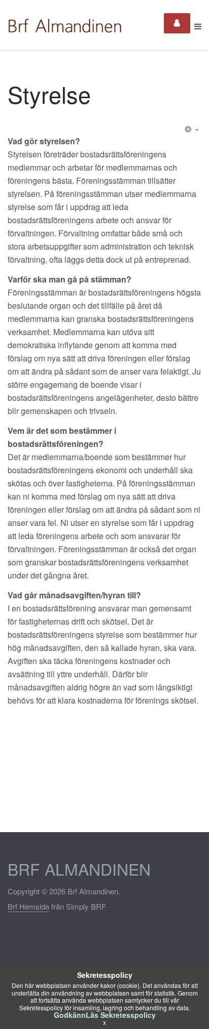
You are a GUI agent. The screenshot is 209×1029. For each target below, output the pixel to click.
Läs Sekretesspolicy (121, 1015)
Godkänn (70, 1015)
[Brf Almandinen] (67, 26)
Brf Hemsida (28, 906)
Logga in (177, 23)
